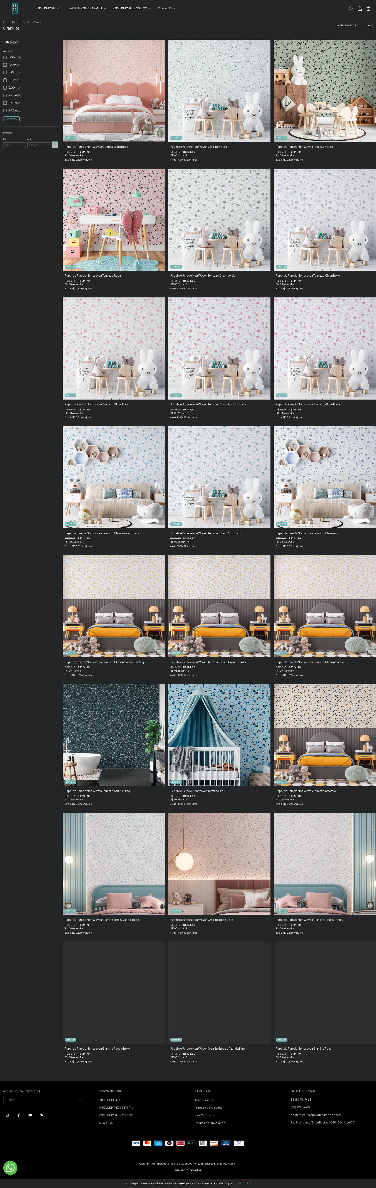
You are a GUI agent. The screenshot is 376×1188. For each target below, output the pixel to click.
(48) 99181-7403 (301, 1107)
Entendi (243, 1183)
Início (6, 22)
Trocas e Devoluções (208, 1107)
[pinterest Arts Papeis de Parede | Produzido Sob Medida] (42, 1115)
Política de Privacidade (210, 1123)
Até (29, 139)
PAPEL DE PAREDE (47, 8)
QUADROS (165, 8)
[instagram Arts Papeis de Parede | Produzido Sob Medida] (7, 1115)
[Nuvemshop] (188, 1170)
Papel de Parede (21, 22)
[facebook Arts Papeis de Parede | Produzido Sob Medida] (19, 1115)
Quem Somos (204, 1100)
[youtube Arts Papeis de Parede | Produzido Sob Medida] (30, 1115)
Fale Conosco (204, 1115)
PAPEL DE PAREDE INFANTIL (86, 8)
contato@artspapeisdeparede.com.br (316, 1115)
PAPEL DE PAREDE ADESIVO (130, 8)
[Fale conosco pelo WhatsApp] (10, 1168)
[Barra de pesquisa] (351, 9)
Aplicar (55, 144)
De (4, 139)
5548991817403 (301, 1099)
